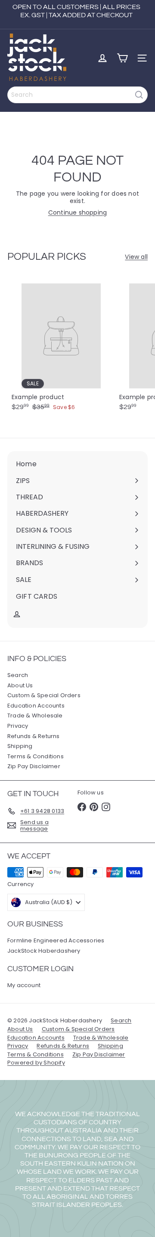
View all (136, 257)
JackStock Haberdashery (44, 951)
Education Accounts (36, 706)
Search (17, 675)
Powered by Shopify (36, 1063)
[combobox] (77, 94)
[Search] (139, 94)
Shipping (20, 746)
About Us (20, 685)
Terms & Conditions (35, 756)
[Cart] (122, 58)
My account (23, 985)
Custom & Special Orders (44, 695)
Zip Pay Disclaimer (33, 766)
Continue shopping (77, 212)
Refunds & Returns (33, 736)
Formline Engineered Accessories (56, 940)
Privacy (17, 726)
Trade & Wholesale (35, 715)
